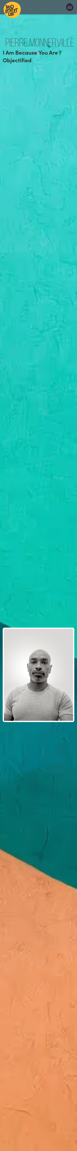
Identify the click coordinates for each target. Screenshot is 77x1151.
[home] (12, 7)
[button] (69, 7)
